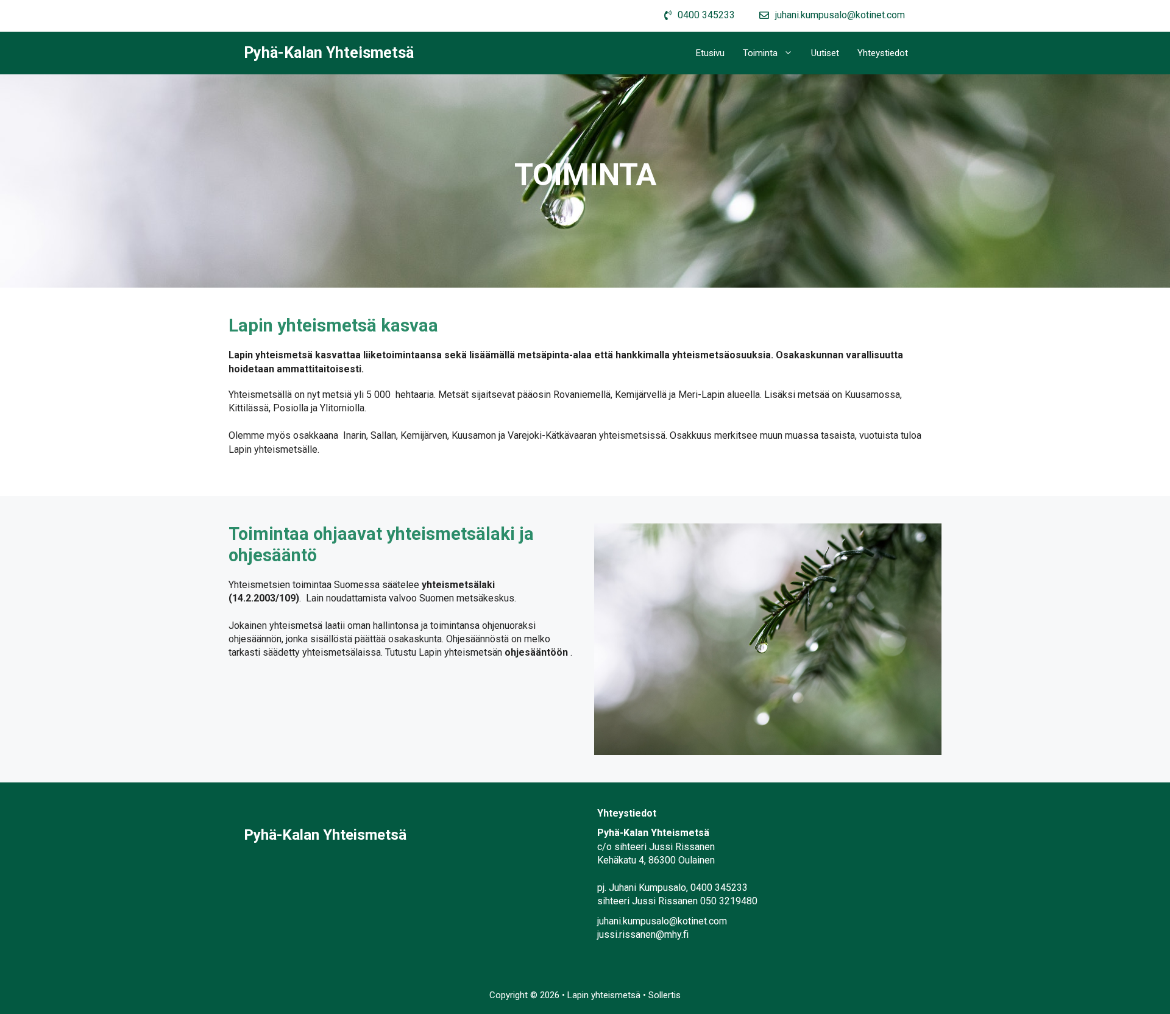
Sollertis (664, 995)
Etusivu (710, 53)
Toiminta (760, 53)
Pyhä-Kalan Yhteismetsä (329, 53)
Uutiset (825, 53)
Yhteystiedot (882, 53)
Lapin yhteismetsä (605, 995)
